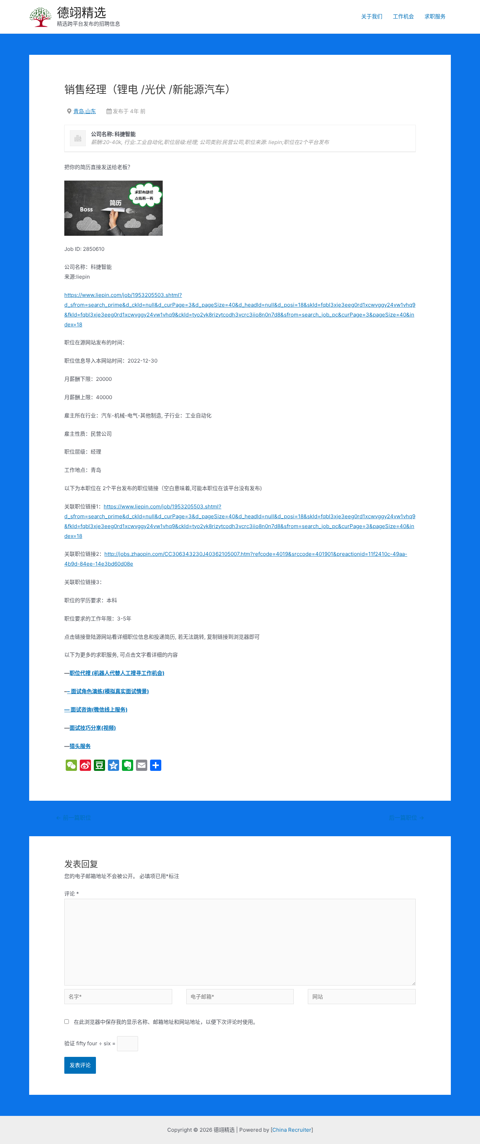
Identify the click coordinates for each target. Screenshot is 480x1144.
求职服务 (435, 16)
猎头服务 (80, 746)
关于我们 (371, 16)
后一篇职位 (406, 817)
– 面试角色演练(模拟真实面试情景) (108, 691)
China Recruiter (291, 1129)
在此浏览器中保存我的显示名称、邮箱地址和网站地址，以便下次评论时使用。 (166, 1022)
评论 (71, 893)
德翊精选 (81, 12)
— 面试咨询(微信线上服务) (96, 709)
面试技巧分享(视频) (93, 727)
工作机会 (403, 16)
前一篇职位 (73, 817)
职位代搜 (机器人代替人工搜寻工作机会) (117, 673)
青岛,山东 (84, 111)
